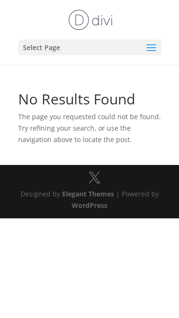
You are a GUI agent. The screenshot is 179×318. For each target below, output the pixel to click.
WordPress (89, 205)
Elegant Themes (88, 193)
